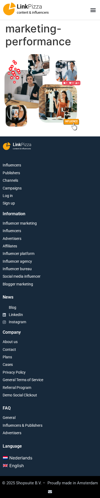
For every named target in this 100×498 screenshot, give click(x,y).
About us (10, 342)
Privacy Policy (14, 372)
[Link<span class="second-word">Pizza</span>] (9, 9)
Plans (7, 357)
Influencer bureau (17, 269)
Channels (10, 180)
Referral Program (17, 387)
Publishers (11, 173)
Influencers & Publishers (22, 425)
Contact (9, 349)
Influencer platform (18, 253)
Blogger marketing (18, 284)
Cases (8, 364)
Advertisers (12, 238)
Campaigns (12, 188)
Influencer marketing (20, 223)
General (9, 417)
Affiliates (10, 246)
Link (29, 6)
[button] (93, 10)
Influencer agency (17, 261)
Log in (8, 196)
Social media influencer (22, 276)
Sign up (9, 203)
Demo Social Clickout (20, 395)
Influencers (12, 165)
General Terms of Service (23, 380)
